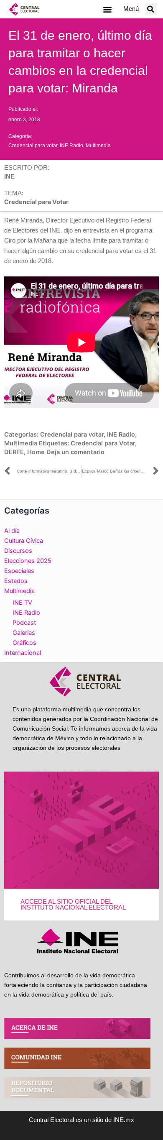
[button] (107, 9)
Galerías (24, 632)
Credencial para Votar (103, 443)
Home (36, 452)
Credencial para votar (32, 145)
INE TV (22, 602)
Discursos (18, 551)
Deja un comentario (75, 452)
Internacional (22, 653)
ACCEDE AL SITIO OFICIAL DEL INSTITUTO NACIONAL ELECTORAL (73, 904)
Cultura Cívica (23, 540)
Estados (16, 581)
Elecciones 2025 (27, 561)
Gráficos (24, 643)
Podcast (24, 622)
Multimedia (98, 145)
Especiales (19, 571)
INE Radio (71, 145)
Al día (12, 530)
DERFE (14, 452)
